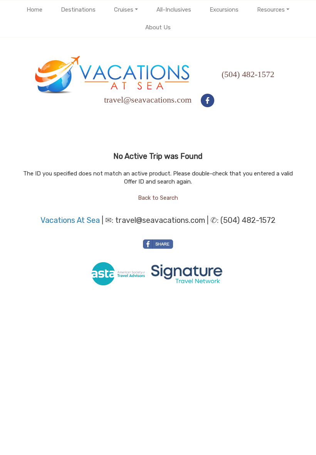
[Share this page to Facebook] (158, 244)
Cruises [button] (123, 9)
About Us (158, 27)
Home (34, 9)
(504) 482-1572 (248, 74)
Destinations (78, 9)
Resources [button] (271, 9)
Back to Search (158, 197)
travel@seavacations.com (160, 220)
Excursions (224, 9)
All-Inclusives (173, 9)
